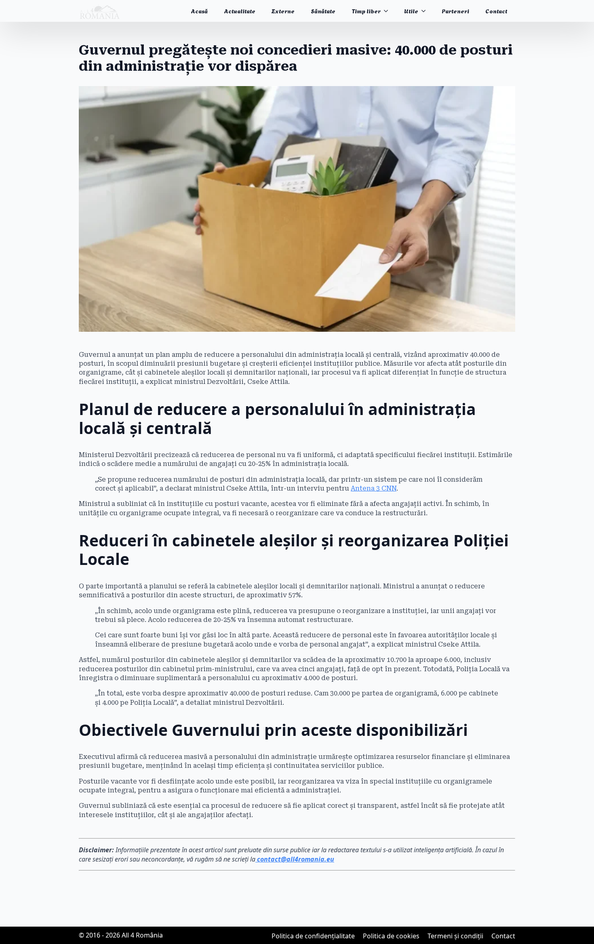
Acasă (199, 10)
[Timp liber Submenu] (388, 11)
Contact (496, 10)
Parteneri (455, 10)
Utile (411, 10)
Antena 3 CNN (373, 488)
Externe (283, 10)
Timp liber (366, 10)
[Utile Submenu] (426, 11)
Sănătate (323, 10)
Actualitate (239, 10)
